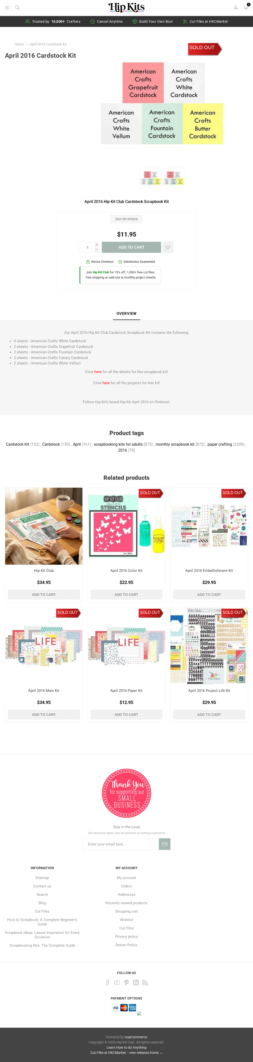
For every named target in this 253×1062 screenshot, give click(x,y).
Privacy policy (126, 936)
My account (126, 878)
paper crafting (220, 444)
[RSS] (145, 982)
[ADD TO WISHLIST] (167, 247)
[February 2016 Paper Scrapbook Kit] (126, 646)
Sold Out (201, 47)
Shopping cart (126, 911)
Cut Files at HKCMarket (209, 21)
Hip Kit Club (44, 570)
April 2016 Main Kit (43, 690)
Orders (126, 886)
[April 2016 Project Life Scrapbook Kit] (209, 646)
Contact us (42, 886)
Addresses (126, 894)
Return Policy (126, 945)
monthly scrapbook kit (175, 444)
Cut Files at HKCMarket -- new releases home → (126, 1053)
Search (42, 894)
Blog (42, 903)
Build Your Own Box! (156, 21)
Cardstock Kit (17, 444)
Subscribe (164, 844)
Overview (127, 313)
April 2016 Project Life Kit (209, 690)
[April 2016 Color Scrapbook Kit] (126, 526)
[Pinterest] (126, 982)
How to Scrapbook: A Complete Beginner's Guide (42, 922)
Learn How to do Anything (126, 1047)
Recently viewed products (126, 903)
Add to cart (131, 247)
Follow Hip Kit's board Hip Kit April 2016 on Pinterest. (126, 402)
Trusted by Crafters (56, 21)
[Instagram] (136, 982)
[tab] (126, 314)
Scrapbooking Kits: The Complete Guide (42, 945)
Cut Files (42, 911)
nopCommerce (136, 1037)
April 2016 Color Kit (126, 570)
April (77, 444)
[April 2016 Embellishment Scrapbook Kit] (209, 526)
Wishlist (126, 920)
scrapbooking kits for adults (118, 444)
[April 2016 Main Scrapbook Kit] (44, 646)
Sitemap (42, 878)
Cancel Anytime (110, 21)
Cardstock (51, 444)
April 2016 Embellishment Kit (209, 570)
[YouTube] (117, 982)
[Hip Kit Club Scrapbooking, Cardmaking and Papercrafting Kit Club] (44, 526)
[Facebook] (108, 982)
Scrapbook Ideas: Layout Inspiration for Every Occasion (42, 934)
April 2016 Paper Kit (126, 690)
